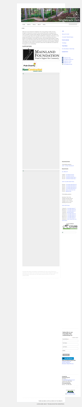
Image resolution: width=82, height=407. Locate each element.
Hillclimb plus (68, 191)
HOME (23, 24)
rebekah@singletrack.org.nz (69, 379)
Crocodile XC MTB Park (68, 59)
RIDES (44, 24)
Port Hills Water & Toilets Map (68, 48)
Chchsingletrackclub (68, 64)
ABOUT (39, 24)
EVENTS (29, 24)
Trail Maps (64, 42)
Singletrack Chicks (67, 61)
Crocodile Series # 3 (71, 215)
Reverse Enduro (70, 212)
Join (63, 31)
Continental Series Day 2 (71, 177)
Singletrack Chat (67, 62)
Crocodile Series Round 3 (71, 185)
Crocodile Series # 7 (71, 208)
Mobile (64, 350)
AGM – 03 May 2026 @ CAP (68, 165)
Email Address (66, 339)
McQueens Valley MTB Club (68, 363)
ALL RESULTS (65, 171)
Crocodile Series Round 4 (71, 184)
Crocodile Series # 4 (71, 213)
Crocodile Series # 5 (71, 211)
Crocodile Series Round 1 (71, 188)
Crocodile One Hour (70, 174)
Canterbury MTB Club (66, 361)
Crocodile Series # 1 (71, 217)
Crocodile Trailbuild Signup (67, 37)
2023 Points (64, 220)
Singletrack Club (66, 57)
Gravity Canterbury (66, 362)
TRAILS (34, 24)
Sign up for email (65, 34)
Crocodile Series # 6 (71, 209)
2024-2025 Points (66, 205)
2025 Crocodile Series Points (68, 181)
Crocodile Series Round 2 (71, 187)
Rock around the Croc (70, 189)
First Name (65, 342)
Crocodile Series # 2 (71, 216)
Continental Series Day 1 (71, 178)
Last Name (65, 346)
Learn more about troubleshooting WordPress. (50, 404)
